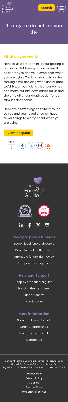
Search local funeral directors (34, 243)
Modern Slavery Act (34, 392)
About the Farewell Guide (34, 320)
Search (46, 7)
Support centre (34, 295)
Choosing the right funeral (34, 288)
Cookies (34, 382)
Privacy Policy (34, 378)
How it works (34, 301)
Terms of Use (34, 387)
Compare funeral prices (34, 263)
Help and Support (34, 275)
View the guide (18, 133)
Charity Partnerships (34, 327)
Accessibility (34, 373)
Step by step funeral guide (34, 282)
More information (34, 313)
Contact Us (34, 340)
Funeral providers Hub (34, 333)
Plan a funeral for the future (34, 250)
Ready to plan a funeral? (34, 237)
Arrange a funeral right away (34, 257)
